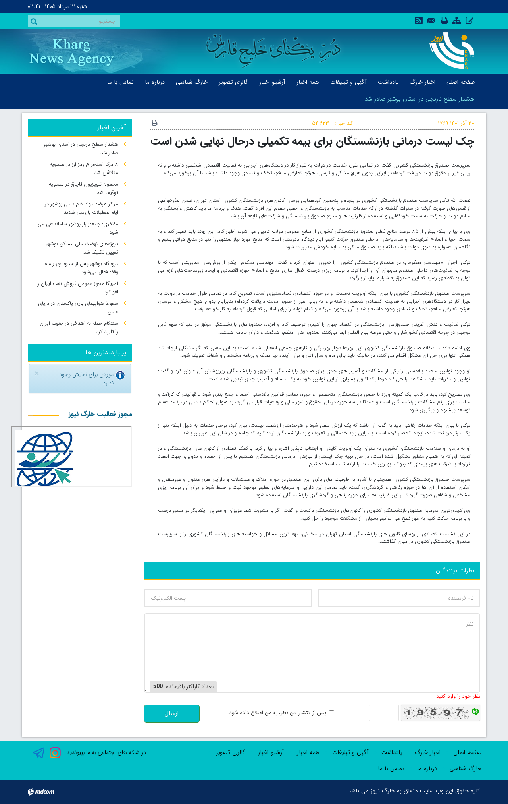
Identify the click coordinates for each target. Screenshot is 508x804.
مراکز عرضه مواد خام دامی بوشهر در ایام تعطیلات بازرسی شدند (81, 208)
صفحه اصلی (467, 752)
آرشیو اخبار (271, 752)
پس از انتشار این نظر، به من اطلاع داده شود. (276, 713)
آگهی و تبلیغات (350, 752)
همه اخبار (308, 752)
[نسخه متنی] (154, 123)
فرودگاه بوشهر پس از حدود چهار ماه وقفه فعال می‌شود (81, 268)
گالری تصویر (230, 752)
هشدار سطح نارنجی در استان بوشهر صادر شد (419, 99)
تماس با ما (391, 768)
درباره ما (427, 768)
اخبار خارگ (428, 752)
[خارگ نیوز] (447, 51)
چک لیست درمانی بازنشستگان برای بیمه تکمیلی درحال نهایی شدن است (312, 141)
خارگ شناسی (465, 768)
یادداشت (391, 752)
